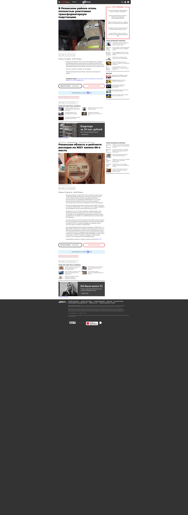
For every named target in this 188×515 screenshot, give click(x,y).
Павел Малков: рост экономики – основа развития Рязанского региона (95, 268)
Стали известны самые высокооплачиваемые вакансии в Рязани (95, 272)
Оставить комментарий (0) (94, 245)
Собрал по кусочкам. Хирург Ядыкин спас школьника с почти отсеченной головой (120, 146)
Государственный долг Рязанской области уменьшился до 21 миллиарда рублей (72, 268)
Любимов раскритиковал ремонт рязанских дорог (95, 108)
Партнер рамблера (80, 322)
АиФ (70, 184)
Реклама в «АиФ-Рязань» (86, 301)
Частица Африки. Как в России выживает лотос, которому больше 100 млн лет (120, 68)
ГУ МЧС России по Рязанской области (67, 51)
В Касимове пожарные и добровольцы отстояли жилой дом (95, 113)
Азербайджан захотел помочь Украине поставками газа (119, 81)
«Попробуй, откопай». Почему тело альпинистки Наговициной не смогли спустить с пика (120, 44)
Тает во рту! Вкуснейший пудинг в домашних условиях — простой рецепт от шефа (120, 170)
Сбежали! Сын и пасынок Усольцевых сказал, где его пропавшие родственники (121, 160)
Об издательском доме (99, 301)
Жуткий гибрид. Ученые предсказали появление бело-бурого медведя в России (120, 48)
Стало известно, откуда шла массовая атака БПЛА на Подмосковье (118, 86)
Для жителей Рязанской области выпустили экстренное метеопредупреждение (118, 17)
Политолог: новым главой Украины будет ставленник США (120, 95)
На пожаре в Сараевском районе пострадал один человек (72, 118)
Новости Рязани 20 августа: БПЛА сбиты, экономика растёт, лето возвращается (72, 272)
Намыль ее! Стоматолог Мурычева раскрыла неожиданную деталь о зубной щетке (120, 151)
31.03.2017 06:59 (61, 6)
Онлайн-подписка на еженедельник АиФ (77, 302)
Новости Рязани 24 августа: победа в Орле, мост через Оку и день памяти (118, 23)
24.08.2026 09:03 (62, 142)
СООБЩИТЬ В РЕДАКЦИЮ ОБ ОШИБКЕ (107, 302)
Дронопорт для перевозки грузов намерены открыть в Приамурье (119, 76)
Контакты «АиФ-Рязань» (73, 301)
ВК (97, 239)
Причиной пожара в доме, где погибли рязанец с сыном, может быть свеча (72, 109)
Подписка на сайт (93, 302)
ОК (100, 239)
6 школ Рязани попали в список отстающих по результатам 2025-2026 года (118, 34)
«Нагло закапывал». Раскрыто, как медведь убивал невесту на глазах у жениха (120, 53)
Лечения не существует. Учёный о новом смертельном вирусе (120, 155)
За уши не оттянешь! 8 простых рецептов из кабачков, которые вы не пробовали (120, 63)
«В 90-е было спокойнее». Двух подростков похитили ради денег (120, 58)
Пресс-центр (109, 301)
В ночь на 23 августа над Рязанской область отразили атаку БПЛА (117, 11)
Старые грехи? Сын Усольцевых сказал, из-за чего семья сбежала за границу (120, 165)
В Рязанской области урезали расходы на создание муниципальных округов (72, 277)
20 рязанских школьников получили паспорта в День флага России (118, 28)
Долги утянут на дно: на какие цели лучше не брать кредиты (120, 90)
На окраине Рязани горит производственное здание (71, 113)
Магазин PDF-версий (118, 301)
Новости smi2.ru (63, 138)
